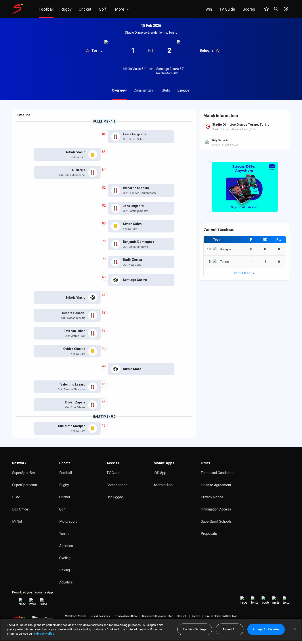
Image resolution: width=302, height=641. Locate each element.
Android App (163, 485)
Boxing (64, 570)
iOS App (160, 473)
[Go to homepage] (17, 9)
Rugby (64, 485)
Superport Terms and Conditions (221, 616)
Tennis (64, 534)
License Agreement (216, 485)
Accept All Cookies (266, 629)
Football (65, 473)
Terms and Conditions (217, 473)
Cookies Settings (194, 629)
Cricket (64, 497)
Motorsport (68, 521)
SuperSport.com (24, 485)
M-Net (17, 521)
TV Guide (113, 473)
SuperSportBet (23, 473)
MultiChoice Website (75, 616)
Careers (196, 616)
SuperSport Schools (216, 521)
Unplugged (115, 497)
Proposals (209, 534)
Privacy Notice (212, 497)
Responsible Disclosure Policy (157, 616)
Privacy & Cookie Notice (126, 616)
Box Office (20, 509)
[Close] (295, 629)
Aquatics (66, 582)
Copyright (182, 616)
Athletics (66, 546)
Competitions (117, 485)
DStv (16, 497)
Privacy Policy (44, 633)
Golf (62, 509)
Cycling (65, 558)
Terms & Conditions (100, 616)
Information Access (216, 509)
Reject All (229, 629)
